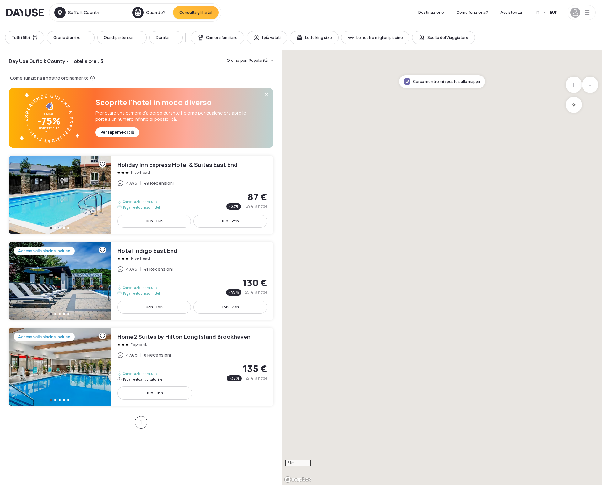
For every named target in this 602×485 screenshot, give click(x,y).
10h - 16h (155, 393)
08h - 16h (154, 221)
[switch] (217, 37)
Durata (162, 37)
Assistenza (511, 12)
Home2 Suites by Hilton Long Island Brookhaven (141, 367)
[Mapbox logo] (298, 479)
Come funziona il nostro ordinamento (49, 78)
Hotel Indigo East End (141, 281)
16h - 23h (230, 307)
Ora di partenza (118, 37)
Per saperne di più (117, 132)
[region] (442, 267)
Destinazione (431, 12)
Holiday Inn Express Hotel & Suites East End (141, 195)
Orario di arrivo (67, 37)
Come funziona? (472, 12)
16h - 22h (230, 221)
